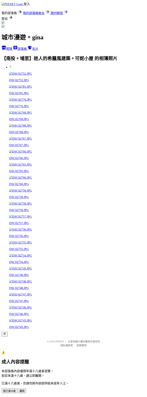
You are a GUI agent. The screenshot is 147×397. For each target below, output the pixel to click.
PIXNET (60, 341)
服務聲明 (82, 345)
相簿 (9, 48)
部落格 (23, 48)
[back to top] (5, 334)
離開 (22, 391)
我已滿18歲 (9, 391)
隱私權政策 (66, 345)
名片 (35, 48)
